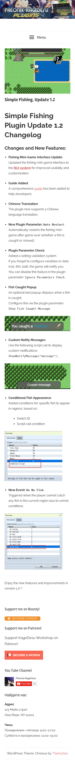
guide (38, 188)
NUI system (22, 168)
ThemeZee (60, 753)
